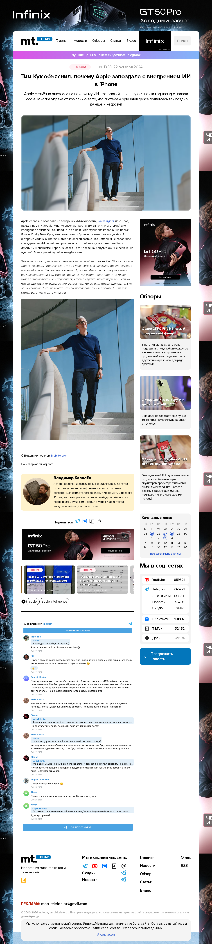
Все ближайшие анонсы (165, 554)
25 (152, 534)
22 (178, 529)
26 (158, 534)
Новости (80, 67)
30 (185, 534)
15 (152, 547)
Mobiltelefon (59, 455)
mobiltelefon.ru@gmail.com (64, 903)
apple (33, 601)
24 (145, 534)
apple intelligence (54, 601)
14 (145, 547)
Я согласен (106, 934)
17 (145, 529)
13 (185, 543)
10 (165, 543)
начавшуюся (106, 221)
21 (172, 529)
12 (178, 543)
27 (165, 534)
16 (158, 547)
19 (158, 529)
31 (145, 538)
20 (165, 529)
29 (178, 534)
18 (152, 529)
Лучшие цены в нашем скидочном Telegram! (106, 55)
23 (185, 529)
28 (172, 534)
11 (172, 543)
